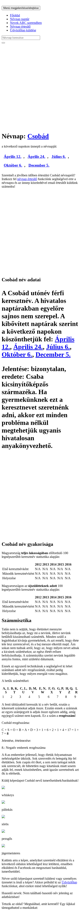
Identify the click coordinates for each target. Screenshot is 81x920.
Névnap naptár (19, 19)
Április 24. (36, 156)
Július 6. (59, 156)
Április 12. (12, 156)
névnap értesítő (27, 179)
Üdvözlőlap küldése (23, 30)
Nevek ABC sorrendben (26, 23)
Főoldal (15, 15)
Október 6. (13, 165)
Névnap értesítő (20, 26)
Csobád (38, 136)
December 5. (38, 165)
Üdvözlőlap (69, 882)
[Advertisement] (40, 87)
